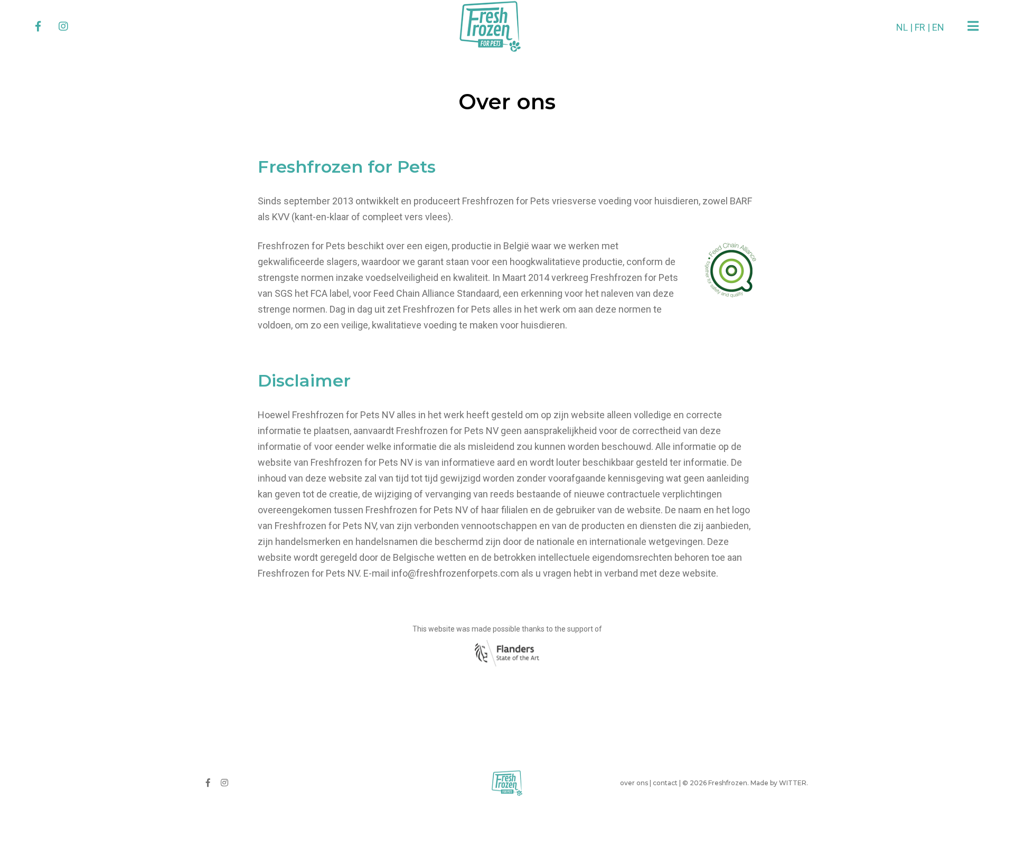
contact (665, 783)
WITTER (792, 783)
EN (938, 27)
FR (920, 27)
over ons (634, 783)
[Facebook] (38, 26)
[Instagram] (63, 26)
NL (902, 27)
